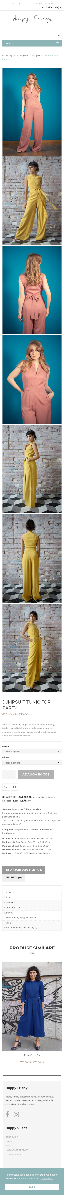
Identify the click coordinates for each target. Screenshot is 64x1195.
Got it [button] (32, 1187)
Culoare (5, 746)
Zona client (11, 1137)
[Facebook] (8, 1116)
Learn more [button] (47, 1178)
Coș (12, 3)
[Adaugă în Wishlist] (5, 787)
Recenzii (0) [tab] (13, 877)
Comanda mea (13, 1154)
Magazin (23, 55)
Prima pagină (8, 55)
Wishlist (49, 3)
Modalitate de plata (16, 1150)
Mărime (5, 757)
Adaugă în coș (36, 774)
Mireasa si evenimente (44, 797)
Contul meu (36, 3)
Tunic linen (32, 1055)
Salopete (36, 55)
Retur (8, 1145)
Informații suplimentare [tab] (23, 869)
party (28, 801)
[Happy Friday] (32, 18)
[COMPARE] (14, 787)
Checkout (22, 3)
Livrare (9, 1141)
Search (58, 35)
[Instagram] (16, 1116)
